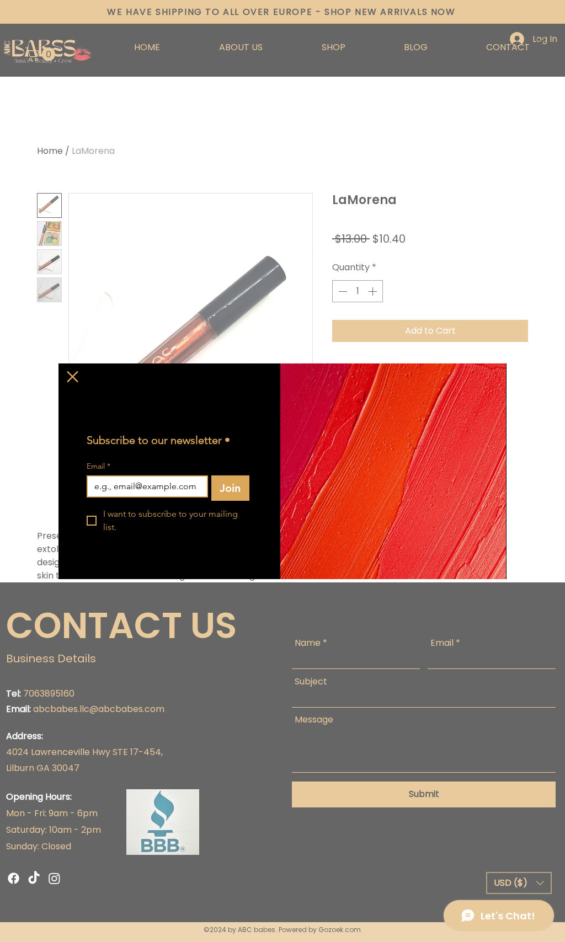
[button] (72, 376)
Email (98, 466)
